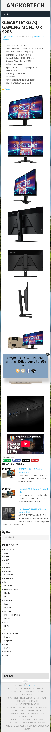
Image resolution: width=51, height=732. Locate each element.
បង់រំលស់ (27, 729)
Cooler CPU (9, 578)
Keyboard (8, 600)
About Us (12, 688)
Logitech (7, 608)
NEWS (7, 626)
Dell (5, 582)
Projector (8, 641)
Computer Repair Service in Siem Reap (27, 698)
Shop (13, 720)
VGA (6, 655)
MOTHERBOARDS (12, 615)
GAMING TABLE (11, 589)
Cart (40, 692)
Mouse (7, 619)
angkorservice (7, 37)
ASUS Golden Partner (32, 688)
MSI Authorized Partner (27, 704)
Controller (8, 575)
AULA (6, 564)
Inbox (7, 89)
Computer (8, 571)
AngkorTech (25, 5)
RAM (6, 644)
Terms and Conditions (31, 720)
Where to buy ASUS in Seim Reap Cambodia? (27, 726)
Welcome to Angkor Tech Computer (27, 723)
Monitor (37, 37)
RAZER (7, 648)
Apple (6, 556)
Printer (7, 637)
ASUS (6, 560)
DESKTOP (8, 586)
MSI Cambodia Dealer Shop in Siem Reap (27, 707)
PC (5, 630)
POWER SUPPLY (11, 633)
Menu (6, 14)
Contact (21, 701)
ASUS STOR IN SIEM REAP (22, 692)
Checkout (27, 695)
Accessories (9, 549)
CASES (7, 567)
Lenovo (7, 604)
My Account (18, 710)
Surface (7, 652)
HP (5, 597)
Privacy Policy (35, 710)
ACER (6, 553)
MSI (6, 622)
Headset (7, 593)
